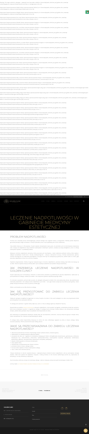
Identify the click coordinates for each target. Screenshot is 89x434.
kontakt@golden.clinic (10, 418)
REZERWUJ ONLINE (78, 196)
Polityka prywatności (36, 419)
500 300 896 (69, 196)
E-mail (40, 390)
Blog (33, 415)
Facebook (47, 390)
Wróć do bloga (44, 374)
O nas (33, 407)
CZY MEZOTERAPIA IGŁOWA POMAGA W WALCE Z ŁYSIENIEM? (33, 364)
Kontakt (33, 411)
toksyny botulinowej (28, 307)
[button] (86, 431)
